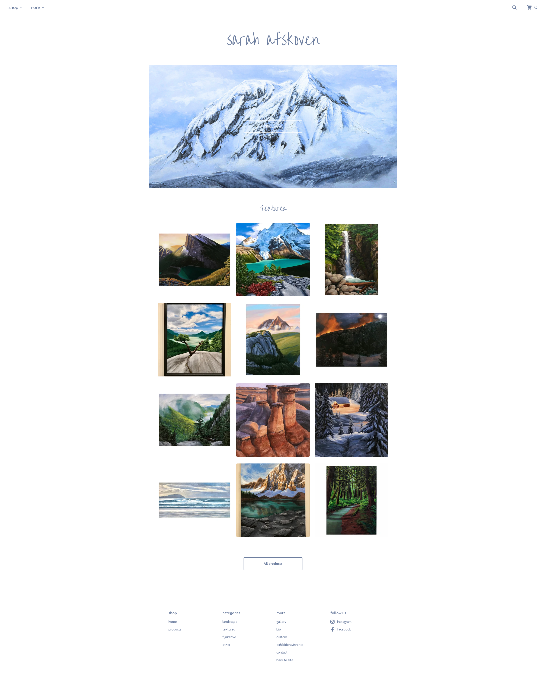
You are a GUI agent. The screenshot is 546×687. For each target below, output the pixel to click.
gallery (281, 622)
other (226, 645)
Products (174, 629)
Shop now (273, 126)
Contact (282, 652)
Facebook (344, 629)
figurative (229, 637)
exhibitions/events (289, 645)
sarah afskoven (273, 40)
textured (228, 629)
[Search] (514, 7)
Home (172, 622)
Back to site (284, 660)
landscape (229, 622)
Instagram (344, 622)
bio (278, 629)
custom (281, 637)
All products (273, 564)
